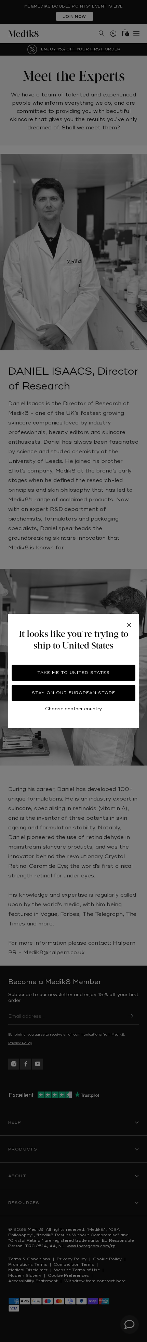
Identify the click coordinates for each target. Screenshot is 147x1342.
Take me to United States (73, 672)
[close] (129, 625)
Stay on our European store (73, 693)
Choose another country (73, 709)
